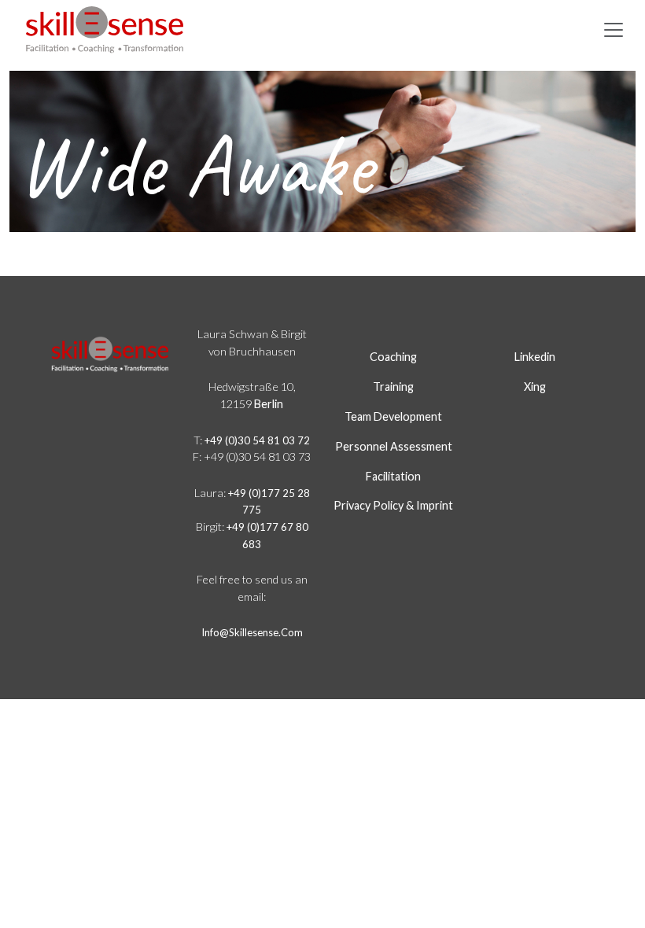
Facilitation (393, 476)
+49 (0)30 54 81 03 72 (257, 440)
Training (393, 386)
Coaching (393, 356)
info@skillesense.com (252, 632)
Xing (535, 386)
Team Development (393, 416)
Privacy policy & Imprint (393, 505)
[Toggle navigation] (614, 30)
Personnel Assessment (393, 446)
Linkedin (534, 356)
